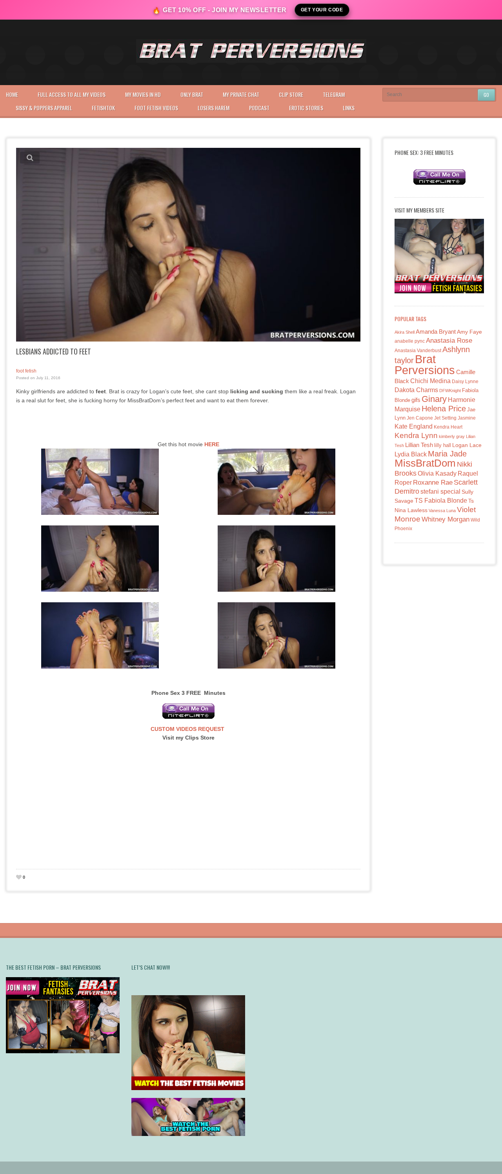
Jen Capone (420, 418)
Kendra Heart (448, 426)
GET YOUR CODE (322, 10)
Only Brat (191, 94)
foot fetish (26, 371)
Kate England (414, 426)
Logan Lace (467, 445)
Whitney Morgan (445, 519)
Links (349, 108)
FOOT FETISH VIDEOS (156, 108)
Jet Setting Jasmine (455, 418)
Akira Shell (405, 332)
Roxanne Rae (433, 482)
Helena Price (444, 408)
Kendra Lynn (416, 435)
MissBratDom (425, 463)
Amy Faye (469, 332)
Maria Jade (447, 453)
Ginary (434, 399)
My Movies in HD (143, 94)
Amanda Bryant (436, 331)
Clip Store (291, 94)
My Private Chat (241, 94)
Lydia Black (411, 454)
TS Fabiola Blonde (441, 500)
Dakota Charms (416, 390)
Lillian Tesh (419, 445)
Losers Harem (213, 108)
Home (12, 94)
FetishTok (103, 108)
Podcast (259, 108)
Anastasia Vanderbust (418, 350)
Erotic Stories (306, 108)
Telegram (334, 94)
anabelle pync (410, 341)
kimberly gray (452, 436)
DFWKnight (450, 390)
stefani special (440, 491)
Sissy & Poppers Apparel (44, 108)
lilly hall (442, 445)
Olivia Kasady (437, 473)
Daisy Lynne (465, 381)
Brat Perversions (425, 364)
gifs (415, 399)
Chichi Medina (430, 381)
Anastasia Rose (449, 340)
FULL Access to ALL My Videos (71, 94)
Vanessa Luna (442, 510)
